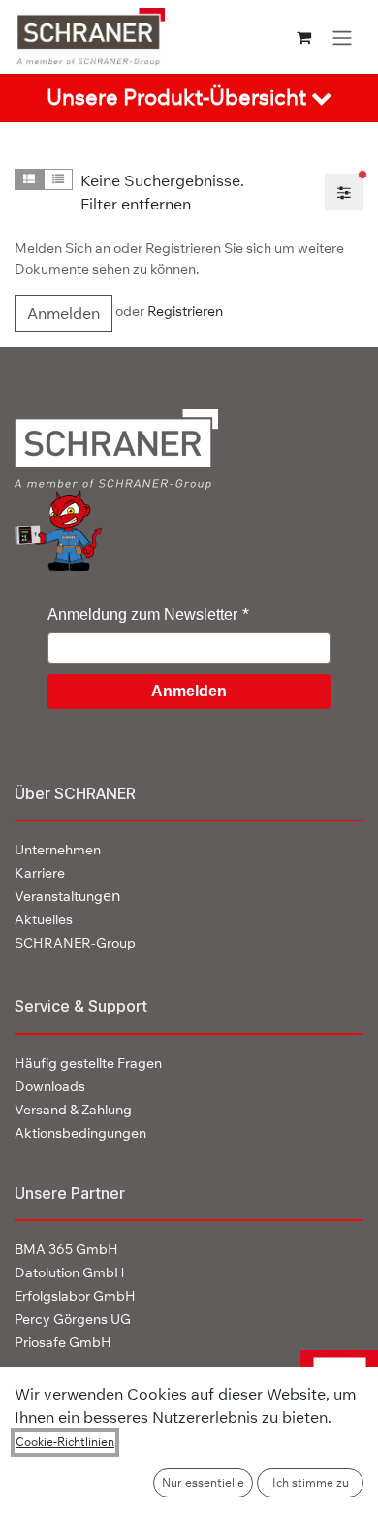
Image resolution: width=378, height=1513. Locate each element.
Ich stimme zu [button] (310, 1482)
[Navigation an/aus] (342, 36)
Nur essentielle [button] (203, 1482)
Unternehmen (58, 849)
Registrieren (185, 311)
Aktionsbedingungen (80, 1133)
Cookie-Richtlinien (65, 1441)
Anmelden (63, 313)
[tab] (189, 98)
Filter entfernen (135, 203)
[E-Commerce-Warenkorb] (304, 36)
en (67, 895)
